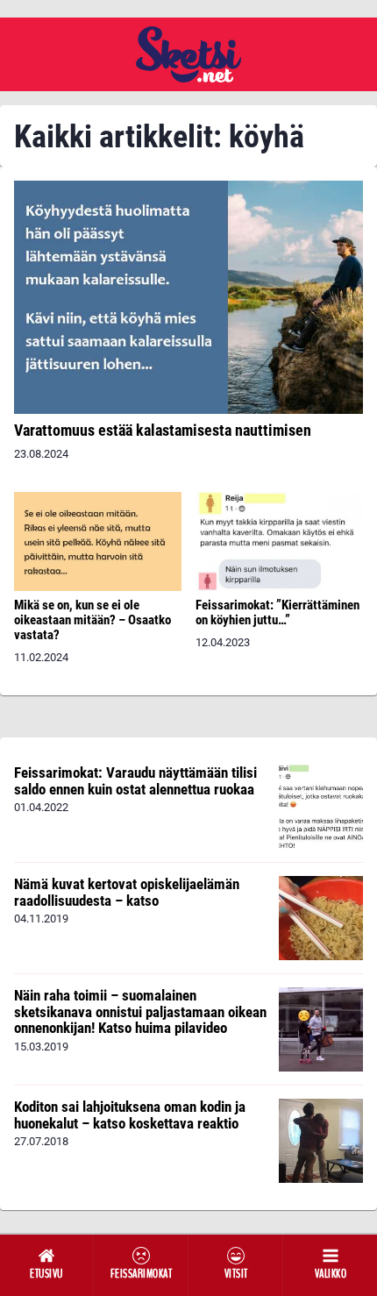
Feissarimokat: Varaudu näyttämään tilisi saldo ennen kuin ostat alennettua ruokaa (135, 781)
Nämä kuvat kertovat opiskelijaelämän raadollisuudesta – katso (126, 892)
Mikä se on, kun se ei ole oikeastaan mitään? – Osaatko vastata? (92, 620)
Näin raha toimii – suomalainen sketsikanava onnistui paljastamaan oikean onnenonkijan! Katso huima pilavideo (140, 1011)
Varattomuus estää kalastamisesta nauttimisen (162, 430)
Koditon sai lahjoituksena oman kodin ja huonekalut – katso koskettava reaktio (129, 1115)
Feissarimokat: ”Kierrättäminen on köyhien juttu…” (277, 612)
